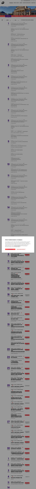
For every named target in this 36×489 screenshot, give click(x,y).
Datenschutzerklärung (17, 245)
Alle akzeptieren (10, 249)
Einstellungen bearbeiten (21, 249)
